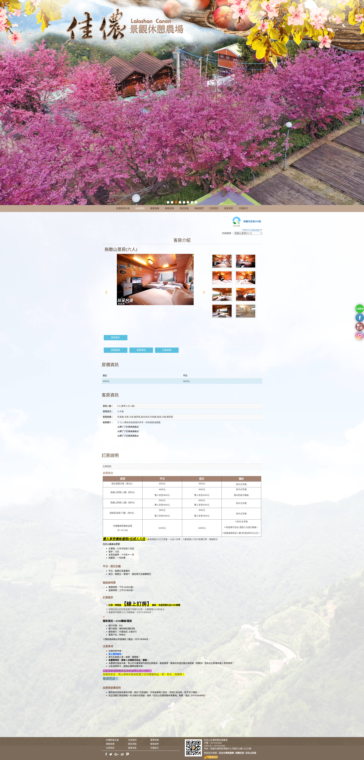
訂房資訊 (213, 208)
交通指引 (243, 208)
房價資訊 (115, 350)
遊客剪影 (228, 208)
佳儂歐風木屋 (123, 208)
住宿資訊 (139, 208)
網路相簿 (169, 208)
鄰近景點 (184, 208)
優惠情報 (154, 208)
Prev (106, 292)
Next (204, 292)
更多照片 (115, 337)
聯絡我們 (199, 208)
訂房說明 (166, 350)
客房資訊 (141, 350)
